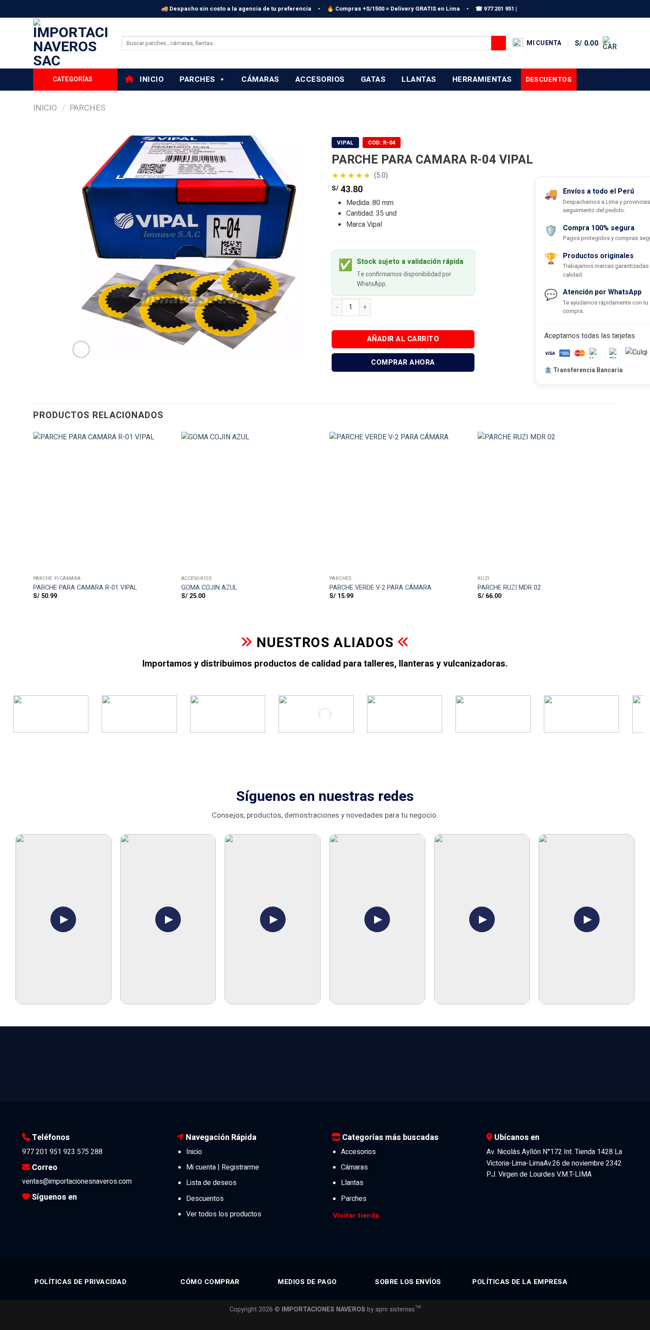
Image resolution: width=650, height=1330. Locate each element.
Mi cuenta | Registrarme (222, 1167)
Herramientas (482, 79)
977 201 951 (41, 1152)
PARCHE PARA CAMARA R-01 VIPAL (85, 588)
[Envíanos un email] (69, 1213)
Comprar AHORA (403, 362)
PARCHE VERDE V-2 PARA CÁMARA (380, 588)
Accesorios (320, 79)
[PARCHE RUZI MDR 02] (547, 501)
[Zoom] (81, 349)
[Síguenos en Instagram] (42, 1213)
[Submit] (498, 43)
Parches (197, 79)
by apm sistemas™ (393, 1309)
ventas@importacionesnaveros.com (77, 1181)
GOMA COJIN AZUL (209, 588)
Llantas (418, 79)
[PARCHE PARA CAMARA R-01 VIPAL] (102, 501)
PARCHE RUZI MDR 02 (509, 588)
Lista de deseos (211, 1183)
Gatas (373, 79)
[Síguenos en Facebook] (28, 1213)
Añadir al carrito (403, 339)
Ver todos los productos (223, 1214)
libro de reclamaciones (566, 1102)
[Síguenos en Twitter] (55, 1213)
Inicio (149, 79)
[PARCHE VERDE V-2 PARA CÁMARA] (399, 501)
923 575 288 (83, 1152)
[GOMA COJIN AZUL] (251, 501)
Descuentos (205, 1198)
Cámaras (260, 79)
